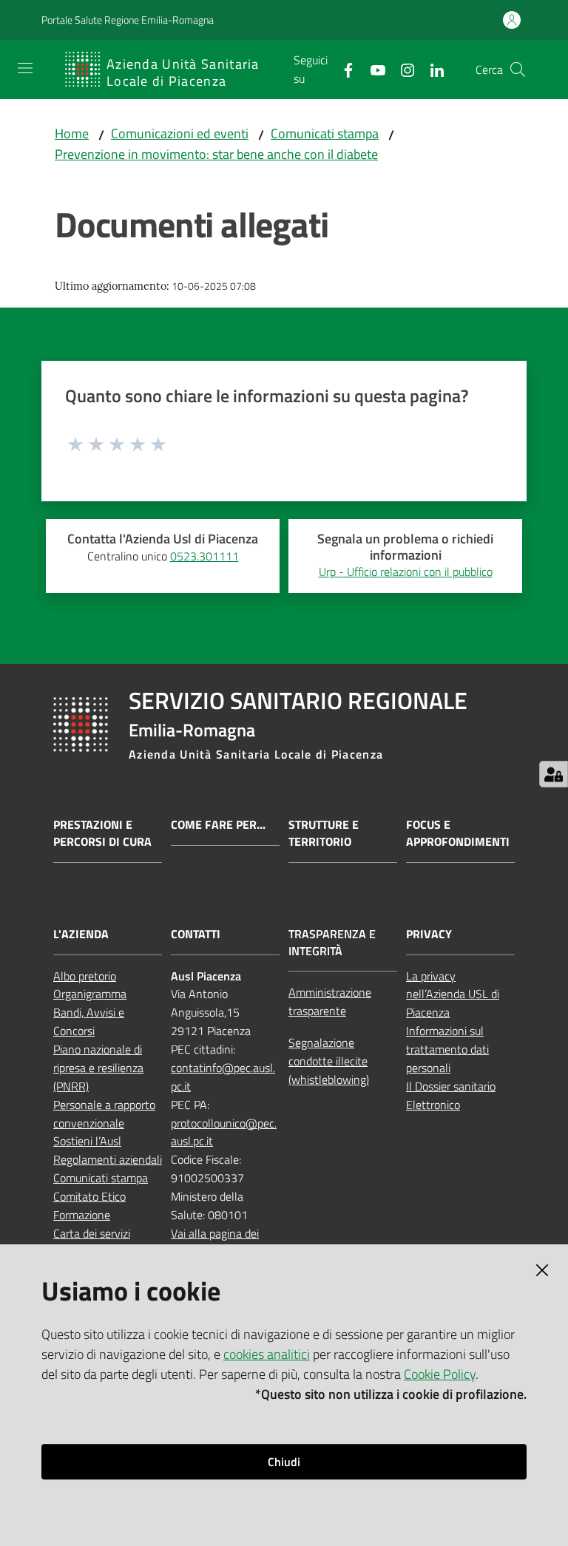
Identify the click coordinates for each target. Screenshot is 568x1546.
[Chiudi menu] (515, 29)
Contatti (195, 934)
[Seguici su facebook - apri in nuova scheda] (342, 69)
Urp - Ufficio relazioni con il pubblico (406, 571)
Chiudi (284, 1462)
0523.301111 (204, 556)
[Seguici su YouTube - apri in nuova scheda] (372, 69)
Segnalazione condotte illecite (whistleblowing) (328, 1061)
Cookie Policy (440, 1374)
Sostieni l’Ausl (87, 1141)
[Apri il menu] (25, 68)
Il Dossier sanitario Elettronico (451, 1095)
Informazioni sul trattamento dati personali (447, 1049)
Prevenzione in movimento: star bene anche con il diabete (216, 154)
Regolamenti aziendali (107, 1159)
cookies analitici (266, 1354)
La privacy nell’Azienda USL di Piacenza (452, 994)
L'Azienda (81, 934)
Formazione (81, 1215)
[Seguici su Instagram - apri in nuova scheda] (401, 69)
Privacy (429, 934)
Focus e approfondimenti (458, 833)
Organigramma (89, 994)
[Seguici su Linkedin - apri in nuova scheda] (431, 69)
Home (72, 133)
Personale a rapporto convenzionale (104, 1114)
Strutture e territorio (323, 833)
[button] (518, 69)
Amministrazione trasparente (329, 1001)
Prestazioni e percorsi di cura (102, 833)
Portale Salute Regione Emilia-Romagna (127, 19)
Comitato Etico (89, 1196)
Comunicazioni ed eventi (179, 133)
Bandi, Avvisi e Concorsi (88, 1021)
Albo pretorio (84, 976)
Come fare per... (218, 824)
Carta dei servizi (91, 1233)
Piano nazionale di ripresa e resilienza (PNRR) (98, 1067)
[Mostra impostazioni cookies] (553, 774)
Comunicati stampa (325, 133)
